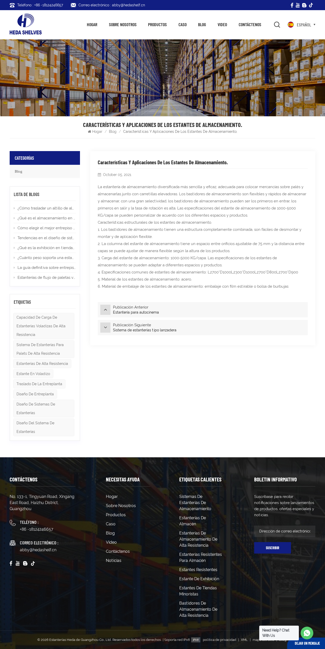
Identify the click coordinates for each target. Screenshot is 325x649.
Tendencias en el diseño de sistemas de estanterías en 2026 (47, 238)
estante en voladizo (33, 374)
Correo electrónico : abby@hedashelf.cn (111, 5)
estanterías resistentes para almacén (200, 557)
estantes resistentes (198, 569)
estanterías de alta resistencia (42, 364)
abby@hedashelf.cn (38, 549)
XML (244, 640)
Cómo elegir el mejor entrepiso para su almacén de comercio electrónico (47, 228)
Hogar (92, 24)
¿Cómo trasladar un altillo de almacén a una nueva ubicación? (47, 208)
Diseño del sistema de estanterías (35, 427)
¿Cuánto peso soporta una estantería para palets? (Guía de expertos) (47, 257)
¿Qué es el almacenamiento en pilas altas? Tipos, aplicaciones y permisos (47, 218)
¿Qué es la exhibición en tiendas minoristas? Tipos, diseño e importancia (47, 248)
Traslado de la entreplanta (39, 384)
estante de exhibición (199, 578)
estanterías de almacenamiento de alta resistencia (198, 539)
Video (222, 24)
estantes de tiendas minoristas (198, 591)
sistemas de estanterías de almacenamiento (195, 502)
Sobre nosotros (123, 24)
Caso (182, 24)
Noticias (113, 560)
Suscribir (272, 548)
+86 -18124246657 (36, 529)
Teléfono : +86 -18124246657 (40, 5)
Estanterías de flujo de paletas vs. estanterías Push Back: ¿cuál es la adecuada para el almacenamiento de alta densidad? (47, 277)
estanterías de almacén (192, 520)
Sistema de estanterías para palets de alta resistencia (40, 349)
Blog (202, 24)
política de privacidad (219, 640)
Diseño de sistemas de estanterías (36, 408)
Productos (157, 24)
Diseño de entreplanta (35, 394)
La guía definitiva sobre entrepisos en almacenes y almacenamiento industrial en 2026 (47, 267)
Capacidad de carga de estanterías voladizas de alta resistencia (41, 326)
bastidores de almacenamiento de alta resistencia (198, 609)
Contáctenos (250, 24)
